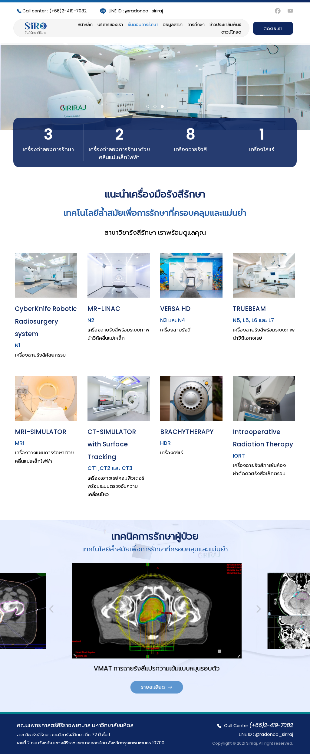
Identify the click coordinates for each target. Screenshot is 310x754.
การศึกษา (196, 24)
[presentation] (51, 609)
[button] (147, 106)
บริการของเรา (110, 24)
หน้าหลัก (85, 24)
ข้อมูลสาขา (173, 24)
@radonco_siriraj (136, 11)
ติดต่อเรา (272, 28)
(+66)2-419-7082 (54, 11)
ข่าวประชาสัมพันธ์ (225, 24)
